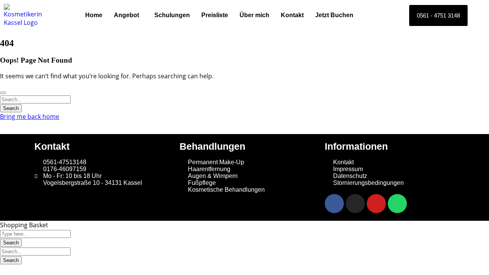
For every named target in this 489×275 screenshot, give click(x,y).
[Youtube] (376, 203)
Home (93, 15)
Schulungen (172, 15)
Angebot (126, 15)
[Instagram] (355, 203)
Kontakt (292, 15)
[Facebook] (334, 203)
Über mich (254, 15)
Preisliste (214, 15)
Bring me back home (29, 116)
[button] (128, 15)
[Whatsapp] (397, 203)
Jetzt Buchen (334, 15)
